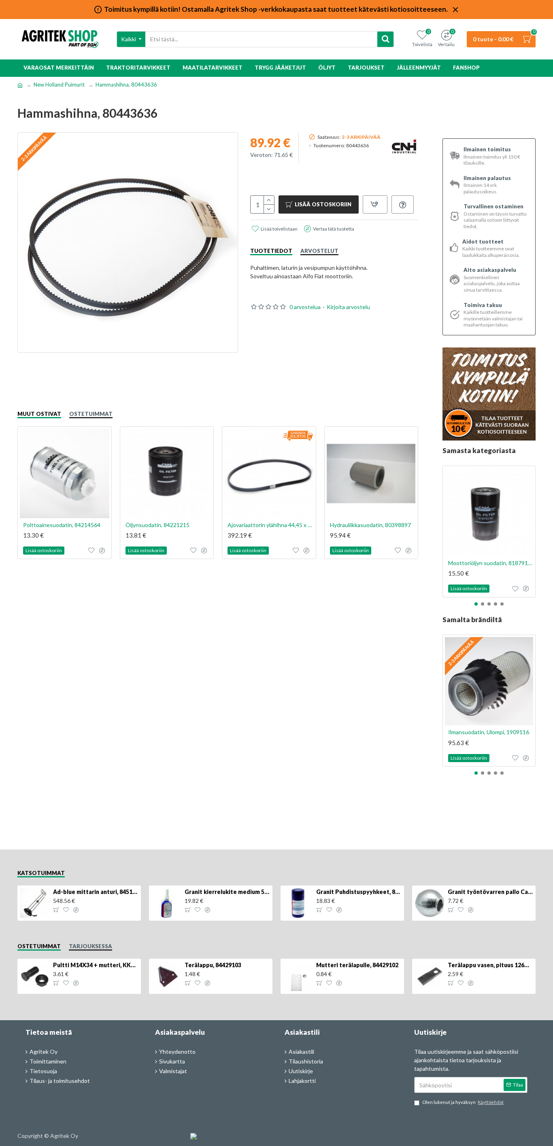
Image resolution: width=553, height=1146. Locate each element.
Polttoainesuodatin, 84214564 (61, 524)
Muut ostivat (39, 414)
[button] (476, 604)
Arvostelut (319, 251)
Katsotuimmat (41, 873)
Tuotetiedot (271, 251)
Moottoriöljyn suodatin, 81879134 (490, 562)
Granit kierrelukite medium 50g (227, 891)
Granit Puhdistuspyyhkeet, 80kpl (358, 891)
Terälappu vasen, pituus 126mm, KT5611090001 (490, 965)
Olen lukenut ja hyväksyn (463, 1102)
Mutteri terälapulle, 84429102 (357, 965)
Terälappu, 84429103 (213, 965)
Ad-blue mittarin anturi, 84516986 (95, 891)
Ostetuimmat (91, 414)
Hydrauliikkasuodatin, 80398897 (370, 524)
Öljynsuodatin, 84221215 (157, 524)
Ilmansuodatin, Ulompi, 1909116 (488, 732)
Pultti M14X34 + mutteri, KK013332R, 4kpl (95, 965)
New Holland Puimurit (59, 84)
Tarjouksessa (90, 946)
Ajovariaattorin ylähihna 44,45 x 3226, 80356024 (271, 524)
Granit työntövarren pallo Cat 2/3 (490, 891)
